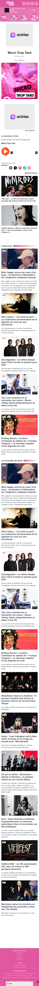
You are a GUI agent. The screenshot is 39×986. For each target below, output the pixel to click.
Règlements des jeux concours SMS (19, 975)
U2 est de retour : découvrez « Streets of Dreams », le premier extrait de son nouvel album (17, 777)
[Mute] (34, 10)
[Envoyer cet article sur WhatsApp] (24, 169)
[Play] (2, 16)
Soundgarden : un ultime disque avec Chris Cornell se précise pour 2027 (19, 362)
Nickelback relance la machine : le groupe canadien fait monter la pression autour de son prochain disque (18, 700)
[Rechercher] (32, 3)
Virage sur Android (19, 967)
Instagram (19, 957)
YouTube (19, 959)
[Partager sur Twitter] (15, 169)
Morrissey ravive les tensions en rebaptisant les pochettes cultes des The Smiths (18, 906)
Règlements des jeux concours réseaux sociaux (19, 973)
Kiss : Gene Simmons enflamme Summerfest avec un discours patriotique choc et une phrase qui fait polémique (19, 823)
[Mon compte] (36, 3)
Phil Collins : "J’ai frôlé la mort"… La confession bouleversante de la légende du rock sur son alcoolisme (19, 321)
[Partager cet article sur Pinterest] (19, 169)
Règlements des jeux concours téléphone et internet (19, 977)
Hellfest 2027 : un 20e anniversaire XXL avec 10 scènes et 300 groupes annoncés (19, 866)
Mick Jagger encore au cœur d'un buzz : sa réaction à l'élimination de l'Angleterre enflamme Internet (18, 275)
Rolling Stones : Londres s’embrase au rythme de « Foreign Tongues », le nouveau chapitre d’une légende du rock (19, 442)
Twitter (19, 955)
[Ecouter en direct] (28, 3)
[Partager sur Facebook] (10, 169)
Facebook (19, 953)
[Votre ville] (24, 3)
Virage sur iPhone (20, 965)
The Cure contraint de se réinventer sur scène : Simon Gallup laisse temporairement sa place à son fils (18, 402)
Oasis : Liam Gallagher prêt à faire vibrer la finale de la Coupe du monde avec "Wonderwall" (19, 739)
